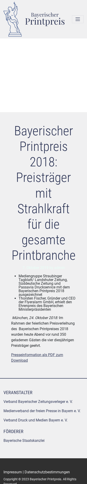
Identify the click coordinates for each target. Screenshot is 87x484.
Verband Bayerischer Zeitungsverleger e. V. (38, 401)
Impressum (12, 472)
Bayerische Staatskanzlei (24, 440)
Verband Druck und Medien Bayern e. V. (35, 420)
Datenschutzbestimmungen (47, 472)
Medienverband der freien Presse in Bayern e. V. (42, 411)
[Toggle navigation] (78, 19)
